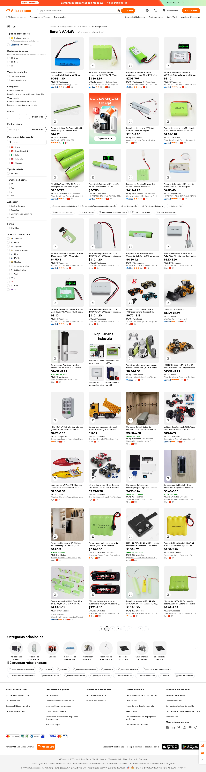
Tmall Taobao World (89, 759)
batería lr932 (176, 206)
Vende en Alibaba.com (175, 695)
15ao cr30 (64, 669)
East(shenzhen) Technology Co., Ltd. (142, 613)
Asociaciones (172, 716)
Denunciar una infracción (137, 724)
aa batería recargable (129, 669)
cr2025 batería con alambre (157, 669)
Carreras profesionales (16, 711)
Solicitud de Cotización (96, 701)
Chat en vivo (131, 701)
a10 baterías (47, 669)
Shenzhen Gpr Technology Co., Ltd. (104, 613)
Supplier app (118, 747)
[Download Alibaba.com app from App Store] (170, 747)
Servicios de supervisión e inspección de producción (62, 717)
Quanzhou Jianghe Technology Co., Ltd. (67, 439)
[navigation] (27, 328)
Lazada (103, 759)
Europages (143, 759)
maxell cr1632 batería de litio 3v (114, 212)
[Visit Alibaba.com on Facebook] (167, 727)
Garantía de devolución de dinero (60, 701)
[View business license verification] (128, 767)
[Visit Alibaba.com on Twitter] (178, 727)
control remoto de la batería (66, 206)
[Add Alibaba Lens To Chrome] (46, 747)
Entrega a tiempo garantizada (58, 706)
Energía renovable (68, 26)
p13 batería (108, 669)
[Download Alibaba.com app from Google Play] (190, 747)
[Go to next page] (146, 628)
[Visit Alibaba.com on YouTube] (190, 727)
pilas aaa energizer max (64, 212)
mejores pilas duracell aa (86, 669)
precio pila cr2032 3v (101, 676)
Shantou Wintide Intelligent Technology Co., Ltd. (142, 377)
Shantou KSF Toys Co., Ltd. (175, 319)
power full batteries (185, 676)
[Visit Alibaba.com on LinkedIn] (173, 727)
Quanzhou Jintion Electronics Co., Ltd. (142, 140)
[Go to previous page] (101, 628)
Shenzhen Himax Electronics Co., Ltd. (142, 84)
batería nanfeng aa (147, 676)
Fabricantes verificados (96, 695)
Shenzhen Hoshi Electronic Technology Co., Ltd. (180, 377)
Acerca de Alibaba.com (16, 689)
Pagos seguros (52, 695)
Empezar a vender (173, 701)
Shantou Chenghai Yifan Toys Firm (103, 439)
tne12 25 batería (130, 206)
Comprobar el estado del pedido (180, 706)
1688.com (74, 759)
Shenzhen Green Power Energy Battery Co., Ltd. (105, 555)
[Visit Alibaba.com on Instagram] (184, 727)
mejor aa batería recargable (23, 669)
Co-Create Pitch (13, 701)
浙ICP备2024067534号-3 (175, 768)
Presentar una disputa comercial (140, 706)
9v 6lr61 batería (87, 212)
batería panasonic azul (167, 212)
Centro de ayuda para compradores (141, 695)
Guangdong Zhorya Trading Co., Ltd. (179, 439)
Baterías (83, 26)
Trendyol (133, 759)
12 (140, 629)
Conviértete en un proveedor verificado (183, 711)
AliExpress (63, 759)
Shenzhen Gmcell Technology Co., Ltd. (105, 84)
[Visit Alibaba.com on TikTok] (195, 727)
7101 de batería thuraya (154, 206)
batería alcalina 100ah (76, 676)
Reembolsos (131, 711)
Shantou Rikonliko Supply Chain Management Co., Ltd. (67, 497)
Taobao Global (114, 759)
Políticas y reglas (53, 724)
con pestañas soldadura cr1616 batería (100, 206)
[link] (202, 745)
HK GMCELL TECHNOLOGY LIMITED (180, 84)
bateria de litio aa (125, 676)
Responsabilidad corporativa (18, 706)
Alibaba (53, 26)
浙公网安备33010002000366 (149, 768)
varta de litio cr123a (51, 676)
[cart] (156, 11)
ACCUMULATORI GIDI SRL (62, 140)
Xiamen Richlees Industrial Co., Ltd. (141, 441)
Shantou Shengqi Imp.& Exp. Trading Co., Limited (105, 497)
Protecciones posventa (56, 711)
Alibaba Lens (19, 747)
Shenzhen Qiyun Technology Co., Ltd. (180, 613)
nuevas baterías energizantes (23, 676)
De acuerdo (37, 117)
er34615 (166, 676)
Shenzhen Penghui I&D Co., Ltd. (64, 379)
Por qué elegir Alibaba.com (17, 695)
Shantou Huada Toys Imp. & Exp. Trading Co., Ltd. (142, 321)
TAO (125, 759)
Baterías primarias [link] (99, 26)
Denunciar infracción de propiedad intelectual (141, 717)
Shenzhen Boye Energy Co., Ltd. (65, 84)
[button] (118, 10)
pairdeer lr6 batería (142, 212)
